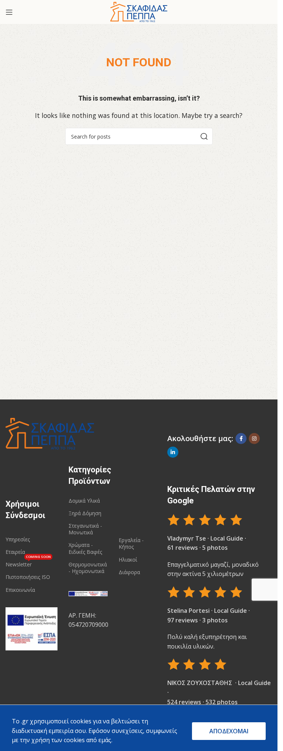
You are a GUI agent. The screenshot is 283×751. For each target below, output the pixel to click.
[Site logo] (138, 11)
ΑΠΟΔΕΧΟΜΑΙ (228, 731)
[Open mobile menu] (9, 12)
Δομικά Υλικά (84, 500)
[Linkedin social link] (172, 452)
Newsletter (28, 563)
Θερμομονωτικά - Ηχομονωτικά (88, 567)
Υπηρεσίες (18, 539)
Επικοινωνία (20, 589)
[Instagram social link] (254, 438)
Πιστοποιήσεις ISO (28, 576)
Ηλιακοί (128, 559)
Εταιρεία (15, 551)
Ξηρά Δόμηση (85, 513)
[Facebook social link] (241, 438)
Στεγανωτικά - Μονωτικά (85, 529)
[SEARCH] (204, 136)
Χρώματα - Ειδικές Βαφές (85, 548)
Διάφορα (129, 572)
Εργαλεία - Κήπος (131, 543)
